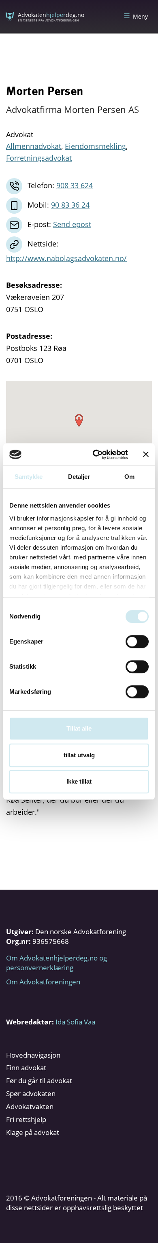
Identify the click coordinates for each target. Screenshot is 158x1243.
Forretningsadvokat (39, 158)
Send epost (72, 224)
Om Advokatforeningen (43, 981)
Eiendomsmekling (95, 146)
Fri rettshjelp (26, 1119)
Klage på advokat (32, 1132)
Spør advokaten (31, 1093)
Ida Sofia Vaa (75, 1021)
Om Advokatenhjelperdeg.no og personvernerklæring (56, 962)
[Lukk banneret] (146, 454)
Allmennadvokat (33, 146)
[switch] (137, 641)
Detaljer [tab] (79, 476)
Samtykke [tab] (29, 476)
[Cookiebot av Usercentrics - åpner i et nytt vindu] (96, 454)
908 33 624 (74, 185)
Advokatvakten (29, 1106)
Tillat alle (79, 728)
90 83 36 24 (70, 205)
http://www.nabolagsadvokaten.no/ (66, 258)
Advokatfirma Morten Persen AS (72, 109)
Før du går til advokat (39, 1080)
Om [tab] (129, 476)
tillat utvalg (79, 755)
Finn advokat (26, 1067)
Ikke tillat (79, 781)
